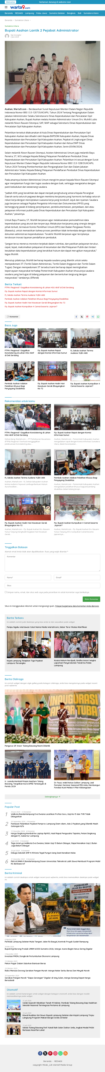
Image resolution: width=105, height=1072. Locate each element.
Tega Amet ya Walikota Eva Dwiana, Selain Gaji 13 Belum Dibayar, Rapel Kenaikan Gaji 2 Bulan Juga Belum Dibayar (54, 844)
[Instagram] (55, 1053)
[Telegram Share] (93, 317)
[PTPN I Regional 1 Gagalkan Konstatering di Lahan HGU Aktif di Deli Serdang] (19, 338)
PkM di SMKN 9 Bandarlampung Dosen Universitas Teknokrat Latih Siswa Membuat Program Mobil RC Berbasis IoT (55, 862)
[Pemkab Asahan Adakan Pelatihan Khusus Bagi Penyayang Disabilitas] (19, 371)
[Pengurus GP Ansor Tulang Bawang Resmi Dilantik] (52, 716)
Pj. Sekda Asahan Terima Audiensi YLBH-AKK (25, 295)
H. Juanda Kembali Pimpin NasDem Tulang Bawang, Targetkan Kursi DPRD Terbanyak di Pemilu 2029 (25, 783)
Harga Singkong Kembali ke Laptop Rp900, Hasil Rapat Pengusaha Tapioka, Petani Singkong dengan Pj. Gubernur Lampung (53, 834)
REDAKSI (58, 1061)
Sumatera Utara (12, 26)
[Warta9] (19, 7)
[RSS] (65, 1053)
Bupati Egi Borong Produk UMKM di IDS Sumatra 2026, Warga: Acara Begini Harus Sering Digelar (49, 949)
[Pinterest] (50, 1053)
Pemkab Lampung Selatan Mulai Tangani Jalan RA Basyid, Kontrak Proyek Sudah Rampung (46, 941)
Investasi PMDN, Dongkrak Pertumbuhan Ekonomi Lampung (32, 956)
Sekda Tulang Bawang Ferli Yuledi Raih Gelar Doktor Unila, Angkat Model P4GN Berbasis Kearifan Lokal (58, 1028)
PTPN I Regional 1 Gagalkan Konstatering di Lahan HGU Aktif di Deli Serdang (39, 287)
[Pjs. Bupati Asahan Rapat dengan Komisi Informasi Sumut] (52, 338)
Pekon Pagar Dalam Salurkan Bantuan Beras (25, 963)
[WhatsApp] (60, 1053)
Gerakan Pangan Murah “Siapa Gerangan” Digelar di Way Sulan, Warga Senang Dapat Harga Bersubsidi (47, 979)
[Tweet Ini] (82, 317)
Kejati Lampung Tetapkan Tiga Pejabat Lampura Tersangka (25, 661)
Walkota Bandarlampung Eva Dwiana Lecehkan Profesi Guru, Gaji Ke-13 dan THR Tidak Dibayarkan (50, 815)
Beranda (47, 1061)
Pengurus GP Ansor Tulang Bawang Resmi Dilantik (27, 746)
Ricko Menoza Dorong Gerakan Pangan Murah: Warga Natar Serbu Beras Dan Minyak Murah (47, 970)
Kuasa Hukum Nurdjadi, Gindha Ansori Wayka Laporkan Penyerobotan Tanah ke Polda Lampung (75, 663)
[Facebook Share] (76, 317)
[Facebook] (40, 1053)
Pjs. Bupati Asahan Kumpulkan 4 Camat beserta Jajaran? (31, 306)
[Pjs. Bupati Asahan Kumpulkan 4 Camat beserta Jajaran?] (85, 371)
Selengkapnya (51, 796)
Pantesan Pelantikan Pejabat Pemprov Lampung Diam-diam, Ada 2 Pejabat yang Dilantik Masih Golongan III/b (54, 825)
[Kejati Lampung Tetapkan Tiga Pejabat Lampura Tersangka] (29, 644)
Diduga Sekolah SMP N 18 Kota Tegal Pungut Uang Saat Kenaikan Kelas (43, 853)
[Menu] (6, 7)
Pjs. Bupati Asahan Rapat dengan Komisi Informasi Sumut (31, 291)
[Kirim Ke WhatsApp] (98, 317)
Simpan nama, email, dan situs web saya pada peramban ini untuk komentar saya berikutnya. (48, 592)
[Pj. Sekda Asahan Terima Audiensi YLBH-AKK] (85, 338)
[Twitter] (45, 1053)
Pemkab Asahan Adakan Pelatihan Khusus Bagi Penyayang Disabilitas (36, 299)
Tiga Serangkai (16, 35)
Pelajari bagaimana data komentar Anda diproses (77, 606)
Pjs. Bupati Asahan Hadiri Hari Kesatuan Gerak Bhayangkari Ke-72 (35, 303)
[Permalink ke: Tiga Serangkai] (7, 36)
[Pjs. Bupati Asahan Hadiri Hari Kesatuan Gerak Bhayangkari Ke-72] (52, 371)
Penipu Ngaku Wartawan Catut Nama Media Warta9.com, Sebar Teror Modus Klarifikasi (47, 627)
